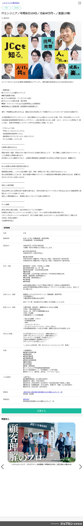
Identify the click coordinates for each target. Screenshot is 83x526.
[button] (80, 466)
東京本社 (26, 399)
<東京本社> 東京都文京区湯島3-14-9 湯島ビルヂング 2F (42, 392)
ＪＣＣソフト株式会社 (10, 3)
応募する (41, 411)
